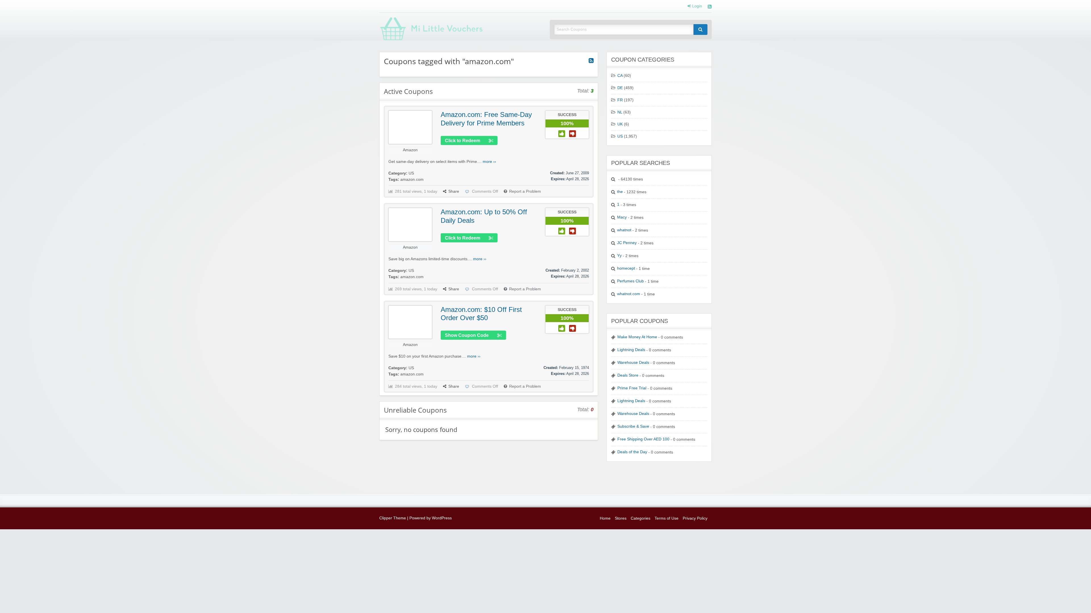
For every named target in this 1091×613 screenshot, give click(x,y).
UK (620, 124)
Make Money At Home (637, 337)
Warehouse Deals (633, 362)
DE (620, 88)
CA (619, 76)
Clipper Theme (392, 518)
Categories (640, 518)
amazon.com (412, 179)
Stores (620, 518)
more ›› (489, 161)
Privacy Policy (695, 518)
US (411, 173)
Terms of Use (666, 518)
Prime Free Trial (631, 388)
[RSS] (710, 7)
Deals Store (627, 375)
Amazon (410, 150)
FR (620, 100)
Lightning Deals (631, 350)
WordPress (442, 518)
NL (619, 112)
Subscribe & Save (633, 426)
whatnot (624, 230)
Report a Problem (525, 191)
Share (453, 191)
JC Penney (627, 243)
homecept (626, 268)
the (620, 192)
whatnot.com (628, 294)
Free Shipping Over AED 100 (643, 439)
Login (696, 6)
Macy (622, 217)
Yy (619, 255)
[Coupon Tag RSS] (591, 60)
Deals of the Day (632, 452)
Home (605, 518)
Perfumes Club (630, 281)
